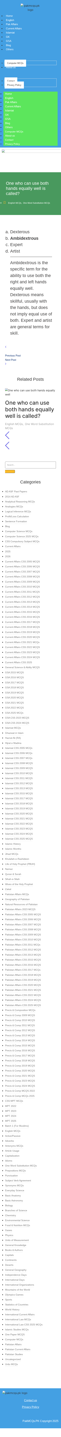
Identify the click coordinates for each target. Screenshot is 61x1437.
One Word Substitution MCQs (36, 203)
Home (9, 15)
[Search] (10, 471)
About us (11, 67)
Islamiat (10, 32)
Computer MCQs (15, 63)
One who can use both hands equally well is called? (29, 409)
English (10, 20)
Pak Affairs (12, 24)
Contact (11, 81)
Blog (8, 45)
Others (10, 49)
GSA (8, 40)
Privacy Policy (14, 85)
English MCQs (15, 203)
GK (8, 36)
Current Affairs (14, 28)
